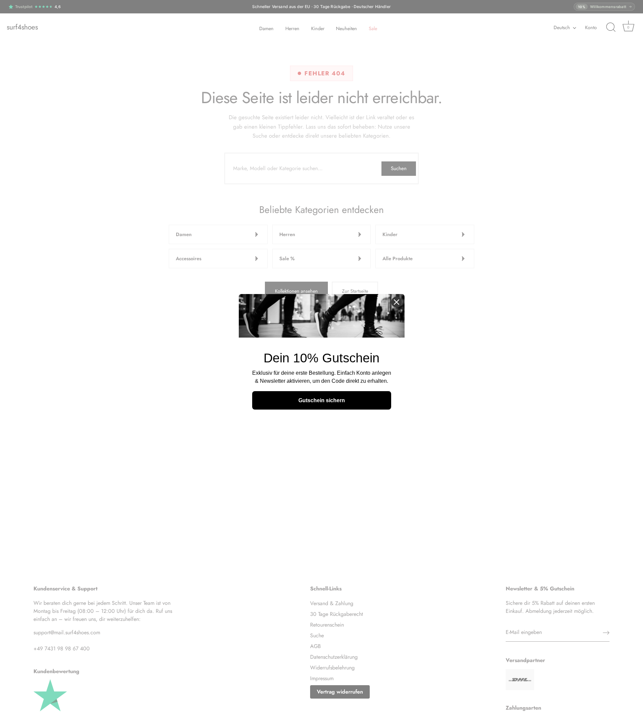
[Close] (396, 302)
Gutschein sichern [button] (321, 400)
